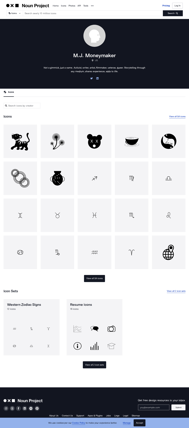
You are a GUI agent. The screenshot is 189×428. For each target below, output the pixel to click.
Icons (63, 5)
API (79, 5)
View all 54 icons (177, 116)
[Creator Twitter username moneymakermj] (91, 79)
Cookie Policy (78, 423)
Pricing (166, 5)
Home (56, 5)
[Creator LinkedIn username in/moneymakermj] (97, 79)
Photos (72, 5)
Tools (85, 5)
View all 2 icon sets (176, 291)
